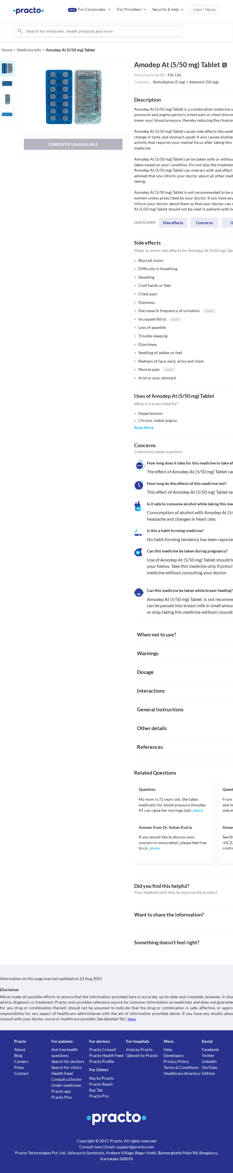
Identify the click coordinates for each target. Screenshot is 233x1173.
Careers (21, 1061)
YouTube (209, 1067)
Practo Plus (61, 1097)
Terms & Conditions (181, 1067)
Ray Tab (96, 1090)
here (132, 1018)
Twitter (208, 1055)
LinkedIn (209, 1061)
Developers (174, 1055)
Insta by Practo (139, 1049)
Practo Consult (102, 1049)
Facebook (210, 1049)
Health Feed (62, 1073)
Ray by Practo (101, 1078)
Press (19, 1067)
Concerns (204, 222)
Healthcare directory (182, 1073)
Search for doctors (67, 1061)
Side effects (173, 222)
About (19, 1049)
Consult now (90, 1146)
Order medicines (66, 1085)
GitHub (208, 1073)
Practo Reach (101, 1084)
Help (168, 1049)
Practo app (61, 1091)
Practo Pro (99, 1096)
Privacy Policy (176, 1061)
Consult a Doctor (66, 1079)
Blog (18, 1055)
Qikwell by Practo (142, 1055)
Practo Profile (101, 1061)
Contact (21, 1073)
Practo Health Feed (106, 1055)
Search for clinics (66, 1067)
